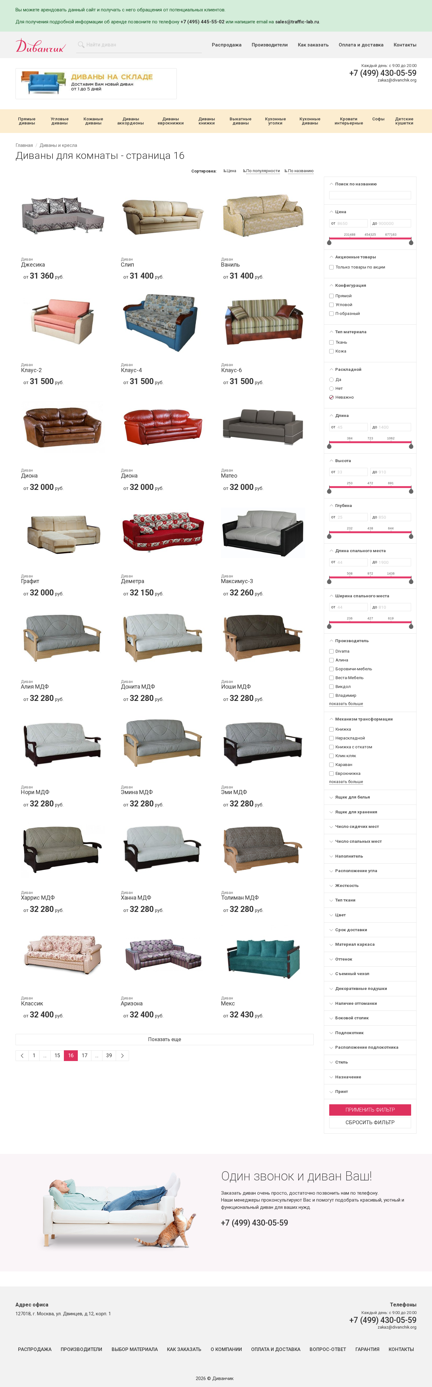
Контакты (405, 45)
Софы (378, 119)
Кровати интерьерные (349, 121)
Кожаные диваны (93, 121)
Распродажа (227, 45)
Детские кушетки (404, 121)
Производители (270, 45)
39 (109, 1055)
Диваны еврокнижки (170, 121)
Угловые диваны (60, 121)
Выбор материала (135, 1349)
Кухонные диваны (309, 121)
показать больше (346, 703)
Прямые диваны (26, 121)
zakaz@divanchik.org (397, 80)
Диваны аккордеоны (130, 121)
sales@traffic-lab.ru (297, 22)
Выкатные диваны (240, 121)
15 (57, 1055)
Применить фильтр (370, 1110)
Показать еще (164, 1039)
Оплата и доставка (361, 45)
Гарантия (367, 1349)
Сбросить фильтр (370, 1122)
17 (84, 1055)
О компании (226, 1349)
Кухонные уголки (275, 121)
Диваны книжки (206, 121)
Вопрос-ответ (328, 1349)
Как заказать (313, 45)
